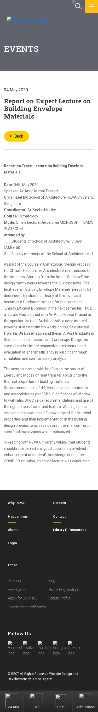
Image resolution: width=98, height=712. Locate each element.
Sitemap (14, 581)
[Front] (27, 20)
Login (12, 543)
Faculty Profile (59, 598)
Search (77, 5)
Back (18, 136)
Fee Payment (18, 589)
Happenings (18, 516)
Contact (59, 516)
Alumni (14, 530)
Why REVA (16, 503)
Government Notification (27, 607)
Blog (51, 581)
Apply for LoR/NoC (22, 598)
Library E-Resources (69, 530)
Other (12, 565)
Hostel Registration (63, 589)
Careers (59, 503)
